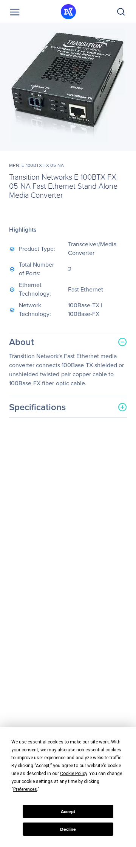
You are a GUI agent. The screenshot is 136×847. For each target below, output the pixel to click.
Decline (68, 829)
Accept (68, 811)
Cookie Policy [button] (73, 773)
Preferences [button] (25, 789)
